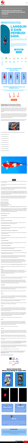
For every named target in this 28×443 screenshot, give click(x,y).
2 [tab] (12, 178)
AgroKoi (4, 16)
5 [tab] (15, 178)
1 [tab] (11, 178)
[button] (1, 379)
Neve (9, 442)
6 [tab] (16, 178)
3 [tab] (13, 178)
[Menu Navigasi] (26, 2)
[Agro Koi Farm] (3, 3)
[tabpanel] (14, 165)
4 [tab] (14, 178)
